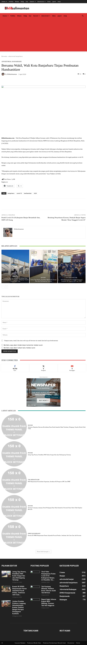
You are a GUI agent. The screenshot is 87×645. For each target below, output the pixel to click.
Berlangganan (72, 366)
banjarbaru (11, 193)
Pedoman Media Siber (34, 643)
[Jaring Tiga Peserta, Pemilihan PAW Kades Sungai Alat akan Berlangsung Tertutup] (43, 266)
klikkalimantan (12, 74)
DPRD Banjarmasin (34, 533)
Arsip (59, 1)
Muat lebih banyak (42, 552)
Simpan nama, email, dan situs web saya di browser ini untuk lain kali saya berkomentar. (31, 340)
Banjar (15, 276)
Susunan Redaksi (20, 643)
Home (78, 643)
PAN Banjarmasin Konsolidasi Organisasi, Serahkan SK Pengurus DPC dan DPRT (71, 280)
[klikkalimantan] (3, 74)
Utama (3, 1)
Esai (27, 1)
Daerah (32, 1)
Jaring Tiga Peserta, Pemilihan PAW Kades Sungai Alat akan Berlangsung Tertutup (43, 280)
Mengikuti (43, 366)
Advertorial (40, 1)
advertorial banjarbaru (15, 56)
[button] (82, 16)
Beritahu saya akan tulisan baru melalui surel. (19, 348)
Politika (11, 1)
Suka (15, 366)
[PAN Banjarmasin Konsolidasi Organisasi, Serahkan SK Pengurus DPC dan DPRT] (72, 266)
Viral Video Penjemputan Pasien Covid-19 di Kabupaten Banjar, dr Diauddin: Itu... (48, 576)
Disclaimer (71, 643)
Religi (22, 1)
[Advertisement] (43, 35)
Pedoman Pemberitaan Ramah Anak (54, 643)
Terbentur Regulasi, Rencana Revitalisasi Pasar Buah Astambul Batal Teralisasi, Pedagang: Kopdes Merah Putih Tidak (15, 279)
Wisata (17, 1)
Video (49, 1)
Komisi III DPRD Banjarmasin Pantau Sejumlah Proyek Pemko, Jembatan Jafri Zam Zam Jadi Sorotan (54, 535)
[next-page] (6, 286)
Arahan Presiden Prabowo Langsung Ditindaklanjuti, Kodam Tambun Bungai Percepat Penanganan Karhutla (19, 607)
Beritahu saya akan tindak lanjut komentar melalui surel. (23, 345)
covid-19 (19, 193)
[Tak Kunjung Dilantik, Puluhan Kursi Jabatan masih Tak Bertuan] (35, 589)
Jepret (54, 1)
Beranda (4, 56)
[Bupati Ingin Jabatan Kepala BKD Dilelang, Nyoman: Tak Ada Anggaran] (35, 601)
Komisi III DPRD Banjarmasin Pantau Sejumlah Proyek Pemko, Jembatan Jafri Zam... (19, 591)
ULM (35, 193)
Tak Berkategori (71, 277)
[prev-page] (2, 286)
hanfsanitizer (28, 193)
